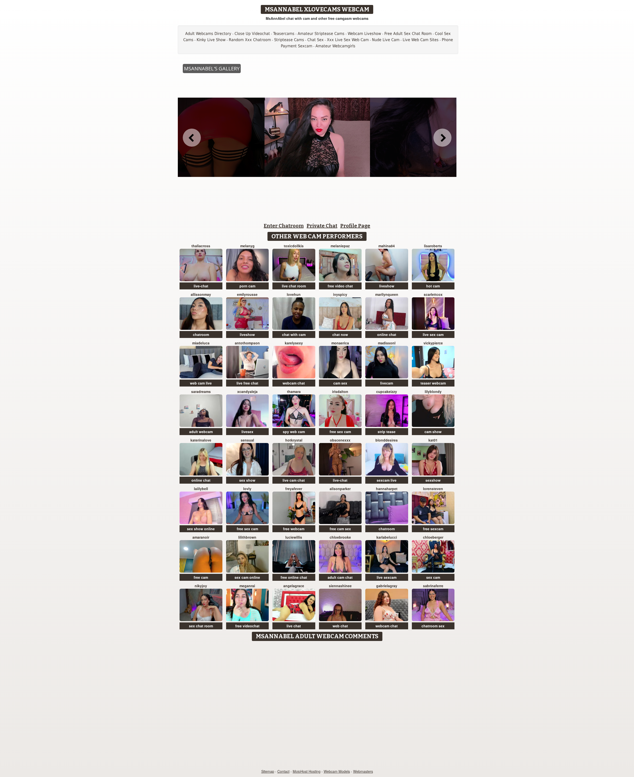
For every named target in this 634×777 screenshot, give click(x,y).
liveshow (386, 285)
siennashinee (340, 585)
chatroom (201, 334)
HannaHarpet (386, 488)
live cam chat (294, 480)
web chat (340, 625)
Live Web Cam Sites (421, 39)
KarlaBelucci (386, 537)
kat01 (433, 440)
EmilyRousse (247, 294)
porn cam (247, 285)
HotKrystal (293, 440)
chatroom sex (433, 625)
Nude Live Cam (385, 39)
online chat (386, 334)
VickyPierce (433, 342)
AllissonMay (201, 294)
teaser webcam (433, 383)
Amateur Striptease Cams (321, 33)
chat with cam (294, 334)
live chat (294, 625)
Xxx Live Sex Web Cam (348, 39)
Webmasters (363, 771)
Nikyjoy (201, 585)
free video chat (340, 285)
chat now (340, 334)
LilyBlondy (433, 391)
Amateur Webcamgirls (335, 46)
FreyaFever (293, 488)
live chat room (294, 285)
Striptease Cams (289, 39)
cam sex (340, 383)
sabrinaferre (433, 585)
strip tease (387, 431)
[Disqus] (317, 705)
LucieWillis (293, 537)
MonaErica (340, 342)
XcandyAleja (247, 391)
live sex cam (433, 334)
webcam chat (294, 383)
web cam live (201, 383)
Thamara (294, 391)
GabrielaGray (386, 585)
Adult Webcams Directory (208, 33)
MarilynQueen (386, 294)
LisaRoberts (433, 245)
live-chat (201, 285)
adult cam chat (340, 577)
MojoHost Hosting (306, 771)
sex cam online (247, 577)
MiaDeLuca (201, 342)
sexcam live (386, 480)
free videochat (247, 625)
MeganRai (247, 585)
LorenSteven (433, 488)
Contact (283, 771)
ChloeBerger (433, 537)
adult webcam (201, 431)
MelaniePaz (340, 245)
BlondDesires (386, 440)
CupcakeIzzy (386, 391)
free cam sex (340, 528)
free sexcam (433, 528)
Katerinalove (200, 440)
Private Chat (322, 226)
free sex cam (340, 431)
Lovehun (294, 294)
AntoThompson (247, 342)
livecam (386, 383)
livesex (247, 431)
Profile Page (355, 226)
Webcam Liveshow (364, 33)
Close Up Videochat (252, 33)
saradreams (201, 391)
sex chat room (201, 625)
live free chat (247, 383)
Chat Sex (315, 39)
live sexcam (386, 577)
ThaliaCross (200, 245)
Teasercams (283, 33)
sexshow (433, 480)
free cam (201, 577)
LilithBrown (247, 537)
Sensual (247, 440)
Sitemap (267, 771)
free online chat (294, 577)
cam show (433, 431)
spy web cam (294, 431)
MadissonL (387, 342)
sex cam (433, 577)
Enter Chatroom (284, 226)
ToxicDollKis (294, 245)
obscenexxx (340, 440)
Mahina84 (386, 245)
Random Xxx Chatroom (250, 39)
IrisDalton (340, 391)
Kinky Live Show (211, 39)
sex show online (201, 528)
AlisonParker (340, 488)
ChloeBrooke (340, 537)
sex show (247, 480)
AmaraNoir (200, 537)
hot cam (433, 285)
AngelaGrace (293, 585)
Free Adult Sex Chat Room (408, 33)
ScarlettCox (433, 294)
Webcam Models (337, 771)
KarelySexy (294, 342)
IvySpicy (340, 294)
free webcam (293, 528)
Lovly (247, 488)
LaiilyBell (201, 488)
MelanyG (247, 245)
